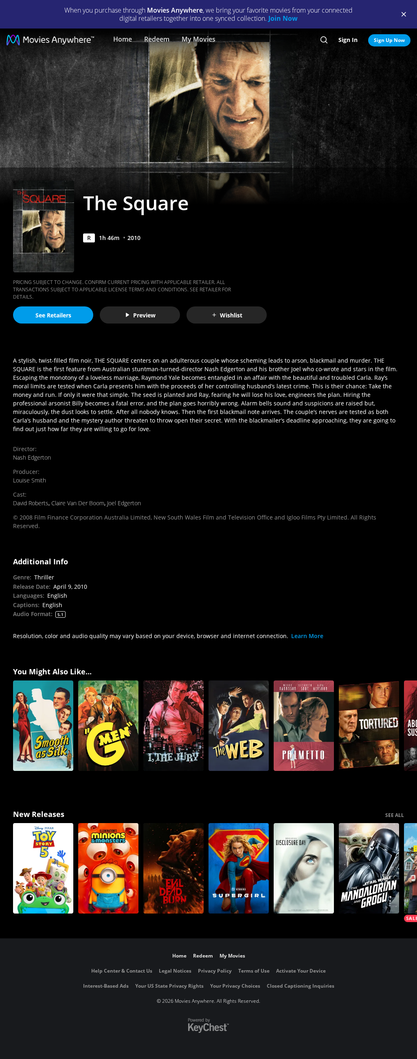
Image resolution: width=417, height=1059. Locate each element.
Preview (144, 315)
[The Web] (238, 725)
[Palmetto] (304, 725)
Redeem (156, 39)
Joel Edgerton (124, 503)
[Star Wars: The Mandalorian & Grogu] (369, 868)
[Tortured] (369, 725)
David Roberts (30, 503)
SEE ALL (394, 815)
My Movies (198, 39)
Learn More (307, 636)
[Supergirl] (238, 868)
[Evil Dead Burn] (173, 868)
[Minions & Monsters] (108, 868)
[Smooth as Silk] (43, 725)
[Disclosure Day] (304, 868)
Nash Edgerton (32, 457)
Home (122, 39)
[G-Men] (108, 725)
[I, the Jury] (173, 725)
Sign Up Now (389, 40)
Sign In (348, 40)
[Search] (324, 40)
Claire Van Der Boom (77, 503)
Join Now (283, 18)
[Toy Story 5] (43, 868)
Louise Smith (29, 480)
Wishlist (231, 315)
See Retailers (53, 315)
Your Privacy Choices (235, 985)
